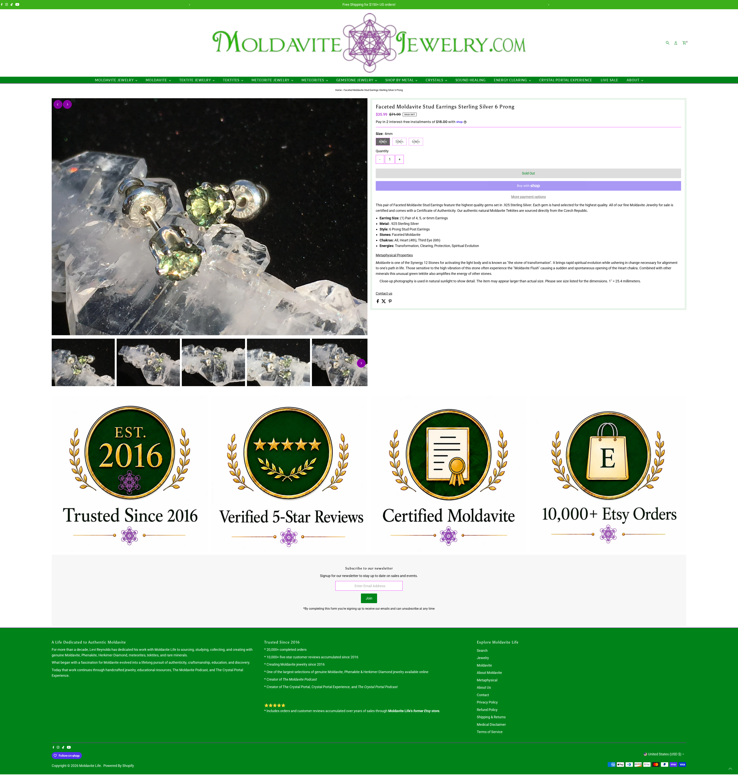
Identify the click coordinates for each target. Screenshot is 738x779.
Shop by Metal (400, 80)
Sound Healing (470, 80)
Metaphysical (487, 680)
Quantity (382, 151)
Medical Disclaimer (491, 724)
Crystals (435, 80)
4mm (384, 142)
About (633, 80)
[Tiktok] (12, 4)
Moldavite (157, 80)
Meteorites (313, 80)
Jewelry (483, 658)
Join (369, 598)
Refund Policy (487, 710)
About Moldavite (489, 673)
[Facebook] (1, 4)
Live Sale (609, 80)
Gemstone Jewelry (355, 80)
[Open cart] (684, 43)
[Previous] (189, 4)
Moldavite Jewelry (115, 80)
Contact (483, 695)
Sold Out (528, 173)
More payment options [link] (528, 197)
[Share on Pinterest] (390, 302)
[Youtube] (17, 4)
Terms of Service (490, 732)
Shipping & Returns (491, 717)
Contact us (384, 293)
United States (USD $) (664, 754)
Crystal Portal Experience (565, 80)
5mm (400, 142)
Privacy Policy (487, 702)
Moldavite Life (90, 766)
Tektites (231, 80)
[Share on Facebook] (378, 302)
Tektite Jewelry (195, 80)
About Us (484, 687)
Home (338, 90)
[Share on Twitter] (384, 302)
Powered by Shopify (118, 766)
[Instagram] (6, 4)
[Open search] (667, 43)
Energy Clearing (511, 80)
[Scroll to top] (730, 768)
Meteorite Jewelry (271, 80)
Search (482, 650)
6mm (417, 142)
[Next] (548, 4)
